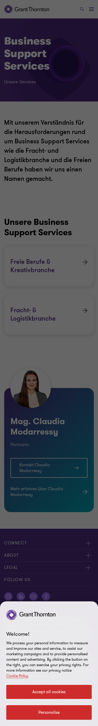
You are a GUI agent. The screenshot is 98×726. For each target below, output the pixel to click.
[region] (49, 663)
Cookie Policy (17, 675)
